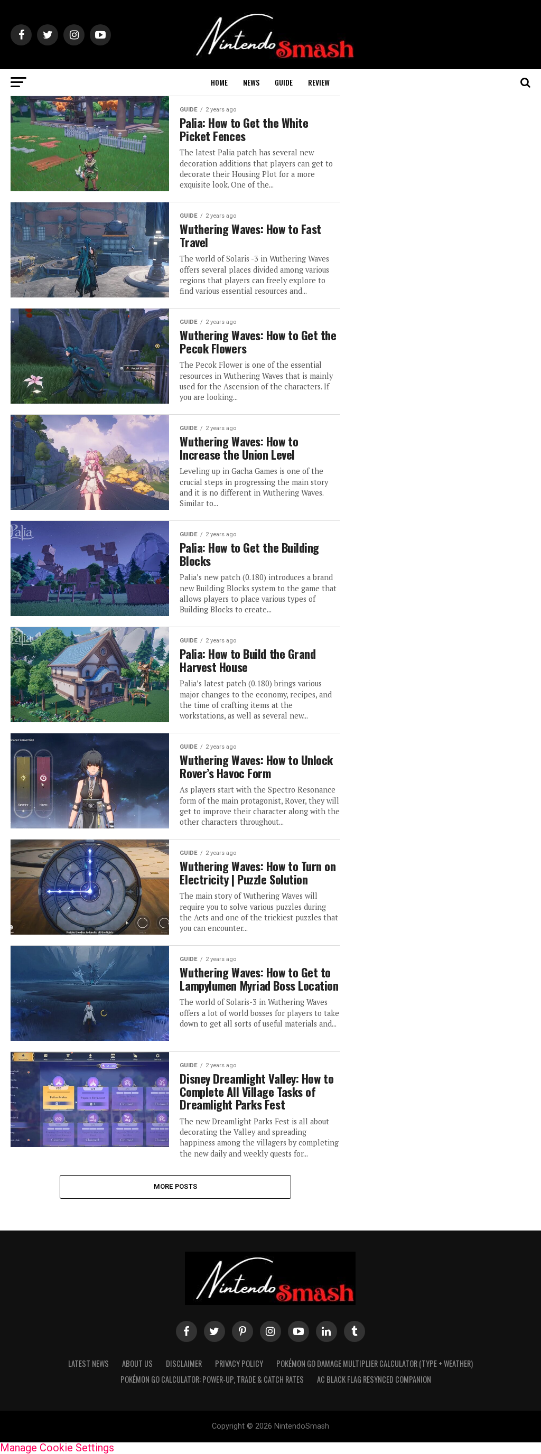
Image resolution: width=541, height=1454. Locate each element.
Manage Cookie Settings (57, 1447)
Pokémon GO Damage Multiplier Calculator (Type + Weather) (374, 1363)
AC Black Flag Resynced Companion (374, 1379)
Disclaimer (184, 1363)
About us (137, 1363)
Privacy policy (239, 1363)
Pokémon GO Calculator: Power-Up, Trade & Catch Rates (212, 1379)
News (251, 82)
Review (319, 82)
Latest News (88, 1363)
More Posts (176, 1186)
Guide (284, 82)
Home (219, 82)
